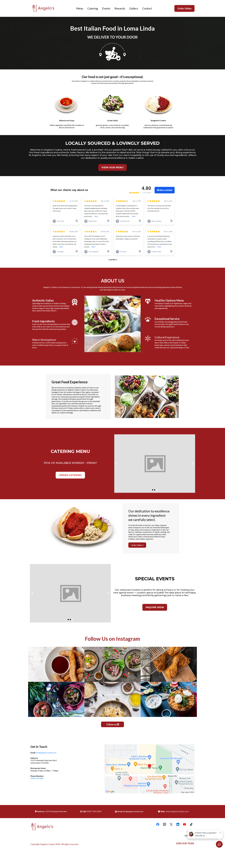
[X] (171, 824)
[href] (149, 768)
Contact (147, 8)
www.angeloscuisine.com (177, 811)
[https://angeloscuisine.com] (46, 8)
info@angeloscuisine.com (46, 752)
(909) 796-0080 (36, 778)
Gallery (133, 8)
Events (106, 8)
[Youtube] (184, 824)
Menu (79, 8)
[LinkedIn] (177, 824)
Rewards (119, 8)
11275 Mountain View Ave (56, 811)
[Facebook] (157, 824)
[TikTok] (191, 824)
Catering (92, 8)
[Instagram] (164, 824)
